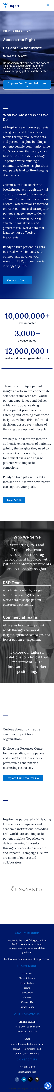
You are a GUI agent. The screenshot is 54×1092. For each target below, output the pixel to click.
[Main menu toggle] (48, 5)
